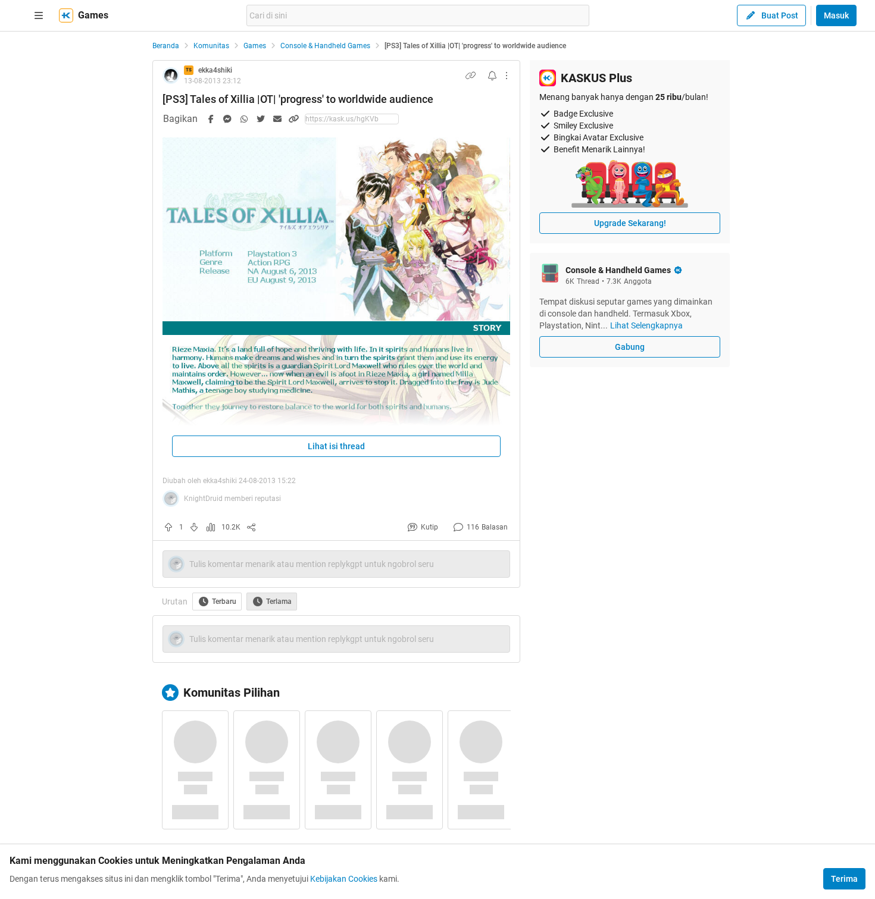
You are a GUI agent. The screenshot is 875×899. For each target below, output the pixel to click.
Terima (844, 879)
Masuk (836, 15)
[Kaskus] (66, 15)
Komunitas (211, 46)
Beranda (165, 46)
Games (254, 46)
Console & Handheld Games (325, 46)
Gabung (630, 347)
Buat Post (779, 15)
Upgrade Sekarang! (630, 223)
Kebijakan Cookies (343, 879)
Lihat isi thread (336, 446)
